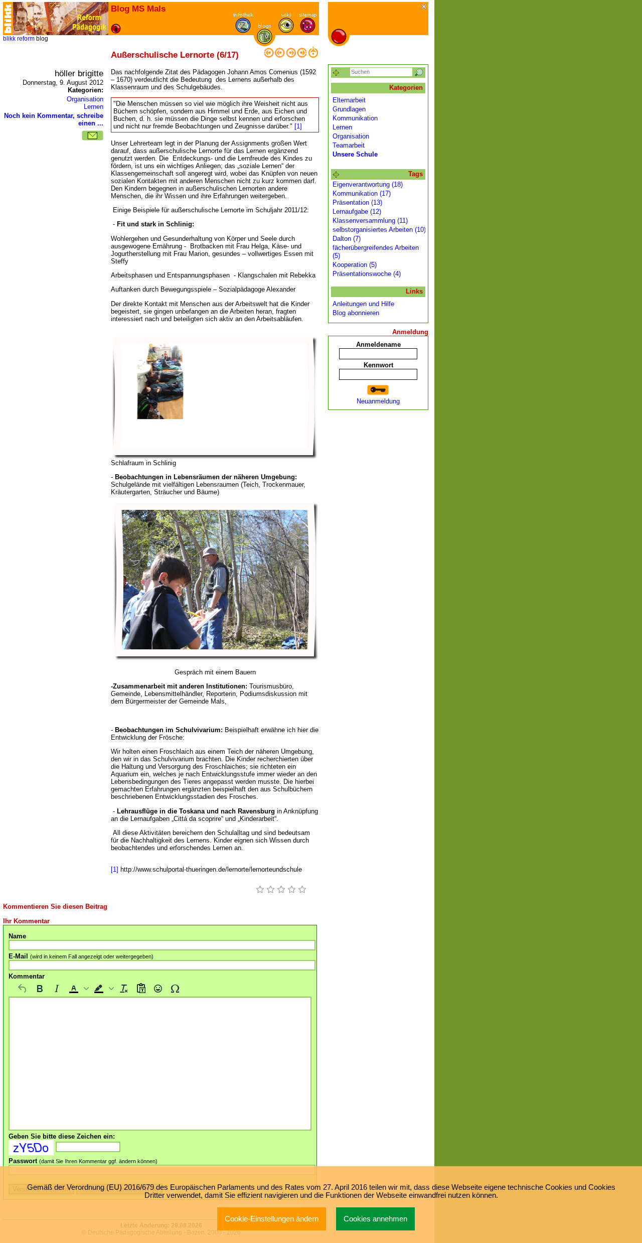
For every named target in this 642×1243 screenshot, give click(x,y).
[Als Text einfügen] (140, 988)
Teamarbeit (349, 145)
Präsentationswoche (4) (367, 274)
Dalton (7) (347, 238)
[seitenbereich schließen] (424, 7)
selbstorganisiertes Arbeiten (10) (379, 229)
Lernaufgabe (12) (357, 211)
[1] (298, 126)
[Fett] (39, 988)
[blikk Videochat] (8, 18)
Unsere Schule (355, 154)
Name (17, 936)
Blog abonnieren (356, 313)
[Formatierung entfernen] (123, 988)
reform (26, 38)
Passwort (83, 1161)
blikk (9, 38)
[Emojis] (158, 988)
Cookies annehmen (375, 1219)
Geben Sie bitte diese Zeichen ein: (62, 1136)
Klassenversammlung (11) (370, 220)
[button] (77, 988)
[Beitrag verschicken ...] (92, 135)
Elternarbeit (349, 100)
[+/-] (336, 175)
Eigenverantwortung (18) (368, 184)
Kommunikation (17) (362, 193)
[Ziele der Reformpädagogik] (269, 55)
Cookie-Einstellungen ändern (271, 1219)
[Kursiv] (56, 988)
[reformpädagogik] (60, 18)
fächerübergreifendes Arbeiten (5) (376, 251)
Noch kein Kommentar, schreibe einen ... (53, 119)
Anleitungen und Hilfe (363, 304)
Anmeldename (378, 344)
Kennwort (378, 365)
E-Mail (81, 956)
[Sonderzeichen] (175, 988)
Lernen (93, 106)
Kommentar (27, 976)
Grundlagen (349, 109)
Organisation (85, 99)
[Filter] (336, 73)
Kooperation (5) (355, 264)
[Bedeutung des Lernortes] (291, 55)
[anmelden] (378, 390)
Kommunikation (355, 118)
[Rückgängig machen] (22, 988)
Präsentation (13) (357, 202)
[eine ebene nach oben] (313, 55)
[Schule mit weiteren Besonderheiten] (302, 55)
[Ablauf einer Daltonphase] (280, 55)
